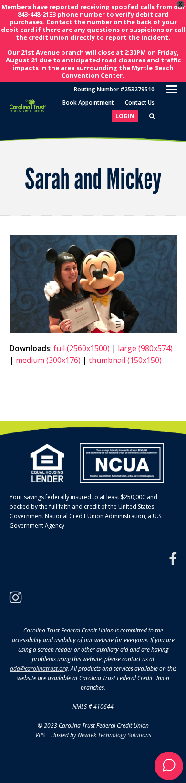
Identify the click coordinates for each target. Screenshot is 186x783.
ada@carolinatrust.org (39, 668)
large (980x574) (145, 348)
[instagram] (16, 597)
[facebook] (173, 559)
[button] (169, 766)
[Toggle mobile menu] (171, 88)
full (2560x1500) (81, 348)
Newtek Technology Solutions (114, 735)
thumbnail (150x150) (125, 360)
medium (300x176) (48, 360)
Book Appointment (88, 103)
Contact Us (140, 103)
